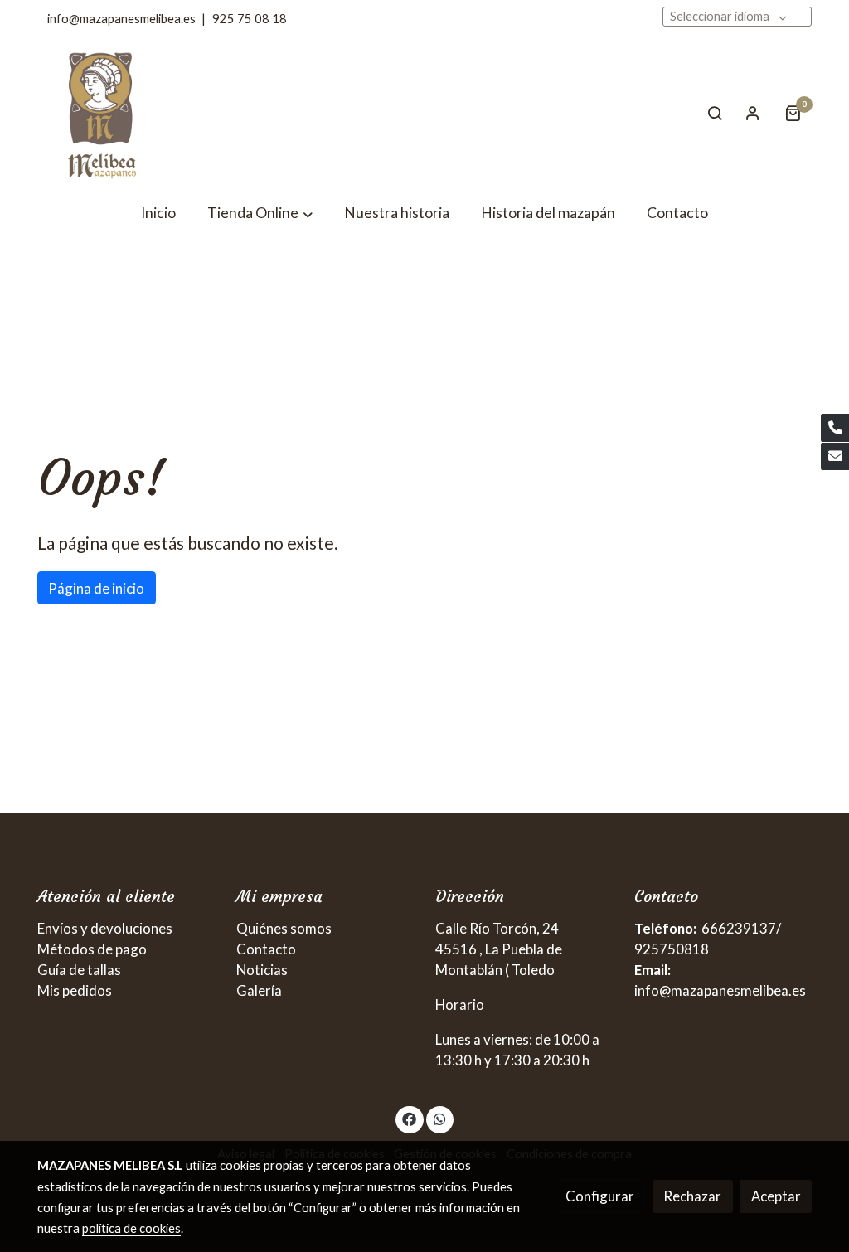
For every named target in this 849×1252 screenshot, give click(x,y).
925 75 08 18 (249, 19)
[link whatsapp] (439, 1118)
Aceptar (776, 1196)
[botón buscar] (714, 112)
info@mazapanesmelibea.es (121, 19)
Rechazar (692, 1196)
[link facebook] (409, 1118)
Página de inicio (96, 588)
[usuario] (752, 112)
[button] (259, 213)
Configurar (599, 1196)
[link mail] (835, 457)
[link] (103, 112)
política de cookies (131, 1228)
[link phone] (835, 428)
